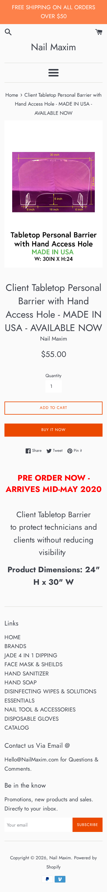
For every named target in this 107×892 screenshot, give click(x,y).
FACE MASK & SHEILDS (33, 664)
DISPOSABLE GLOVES (31, 719)
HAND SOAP (20, 682)
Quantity (53, 375)
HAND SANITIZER (26, 674)
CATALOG (16, 728)
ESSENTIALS (19, 701)
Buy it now (53, 429)
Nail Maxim (53, 47)
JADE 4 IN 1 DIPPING (30, 655)
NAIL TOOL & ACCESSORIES (39, 710)
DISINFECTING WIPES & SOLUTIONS (50, 691)
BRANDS (15, 646)
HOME (12, 637)
